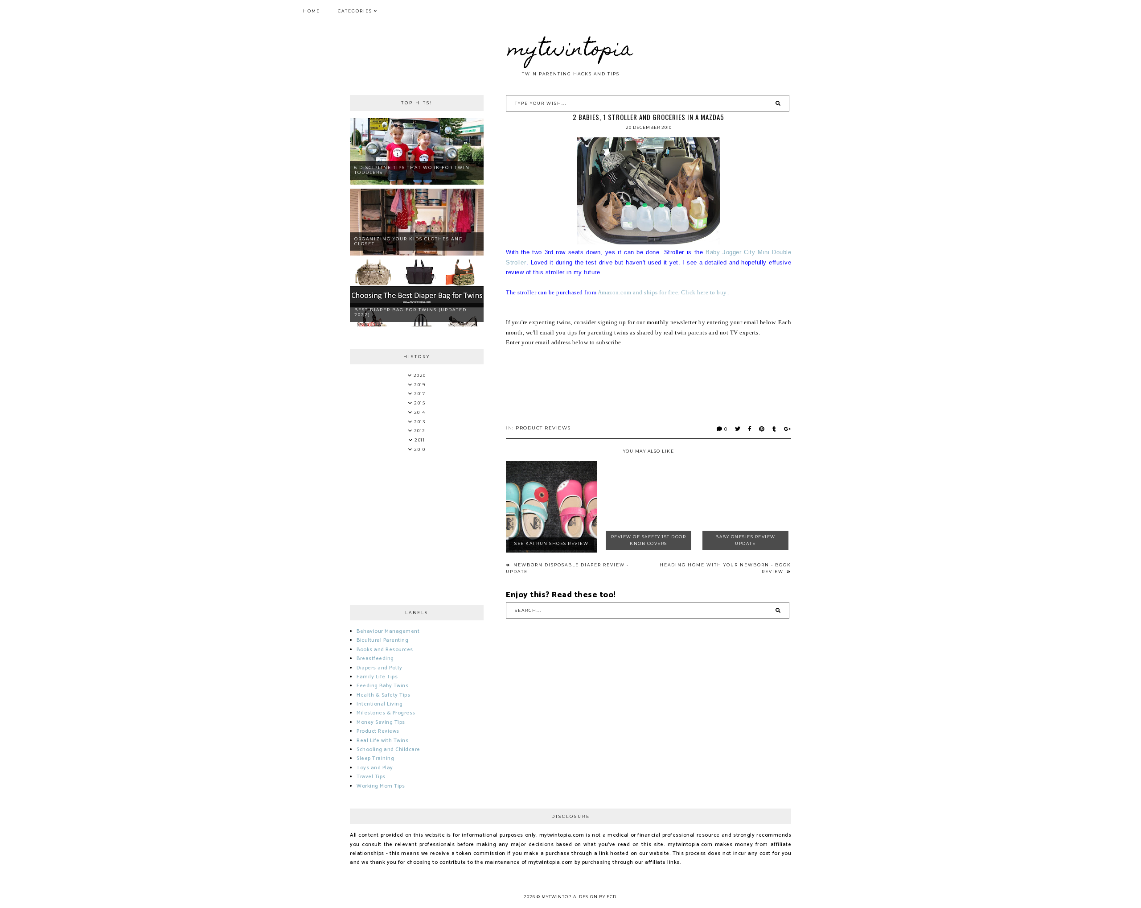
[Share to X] (738, 428)
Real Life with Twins (382, 740)
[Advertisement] (668, 387)
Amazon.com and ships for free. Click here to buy (662, 292)
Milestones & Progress (386, 713)
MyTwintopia (570, 51)
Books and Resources (385, 649)
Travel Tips (371, 776)
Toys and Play (375, 768)
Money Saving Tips (381, 722)
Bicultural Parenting (382, 640)
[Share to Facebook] (750, 428)
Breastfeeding (375, 658)
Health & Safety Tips (383, 695)
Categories (355, 10)
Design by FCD (597, 896)
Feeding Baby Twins (382, 685)
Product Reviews (543, 428)
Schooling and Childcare (388, 749)
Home (311, 10)
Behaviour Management (388, 631)
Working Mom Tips (381, 786)
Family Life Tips (377, 677)
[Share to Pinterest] (762, 428)
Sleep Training (375, 758)
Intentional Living (379, 704)
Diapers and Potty (379, 668)
